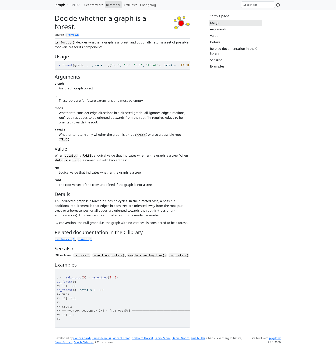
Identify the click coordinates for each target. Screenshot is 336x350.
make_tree (73, 277)
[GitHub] (278, 4)
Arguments (218, 29)
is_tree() (82, 255)
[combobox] (258, 4)
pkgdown (275, 338)
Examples (217, 66)
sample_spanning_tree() (147, 255)
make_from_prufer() (108, 255)
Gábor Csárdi (82, 338)
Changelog (148, 5)
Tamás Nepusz (101, 338)
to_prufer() (178, 255)
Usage (214, 23)
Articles (129, 5)
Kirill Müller (198, 338)
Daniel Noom (180, 338)
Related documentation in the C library (233, 50)
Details (215, 42)
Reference (113, 5)
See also (216, 60)
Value (214, 35)
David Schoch (63, 342)
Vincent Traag (122, 338)
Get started (92, 5)
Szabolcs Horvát (142, 338)
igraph (60, 4)
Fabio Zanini (162, 338)
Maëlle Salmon (83, 342)
